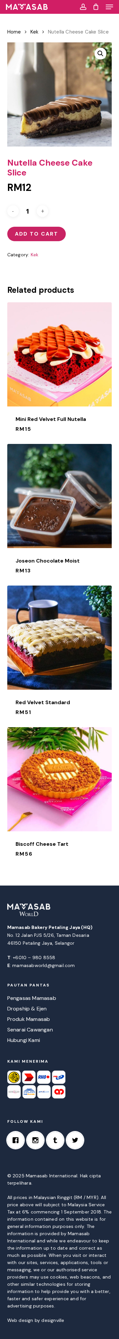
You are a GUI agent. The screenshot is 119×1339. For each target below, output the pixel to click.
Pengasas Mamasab (31, 998)
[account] (83, 7)
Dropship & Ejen (27, 1008)
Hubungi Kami (23, 1040)
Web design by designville (35, 1320)
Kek (34, 32)
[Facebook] (17, 1140)
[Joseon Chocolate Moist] (59, 496)
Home (14, 32)
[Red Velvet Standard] (59, 638)
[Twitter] (77, 1140)
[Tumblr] (57, 1140)
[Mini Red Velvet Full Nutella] (59, 354)
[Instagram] (37, 1140)
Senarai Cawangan (30, 1029)
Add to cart (36, 233)
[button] (109, 7)
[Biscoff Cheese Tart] (59, 779)
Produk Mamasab (28, 1019)
